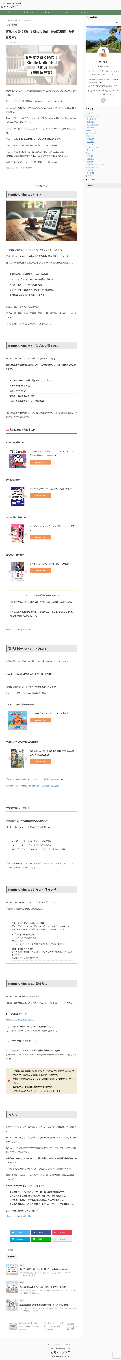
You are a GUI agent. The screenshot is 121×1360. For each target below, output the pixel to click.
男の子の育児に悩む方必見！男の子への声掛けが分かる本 (44, 1269)
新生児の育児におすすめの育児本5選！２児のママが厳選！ (44, 1305)
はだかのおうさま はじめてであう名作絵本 (49, 713)
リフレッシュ (85, 12)
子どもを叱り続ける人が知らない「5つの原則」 (51, 564)
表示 (45, 186)
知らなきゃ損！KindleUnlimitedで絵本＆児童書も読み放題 (32, 786)
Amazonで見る (40, 462)
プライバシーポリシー (55, 1344)
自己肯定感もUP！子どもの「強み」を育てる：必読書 (42, 1287)
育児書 (10, 1250)
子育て (9, 12)
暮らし (47, 12)
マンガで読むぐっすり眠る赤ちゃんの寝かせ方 (51, 489)
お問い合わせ (69, 1344)
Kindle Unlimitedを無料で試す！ (20, 168)
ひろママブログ (9, 6)
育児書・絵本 (28, 12)
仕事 (66, 12)
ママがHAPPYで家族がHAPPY (60, 1349)
